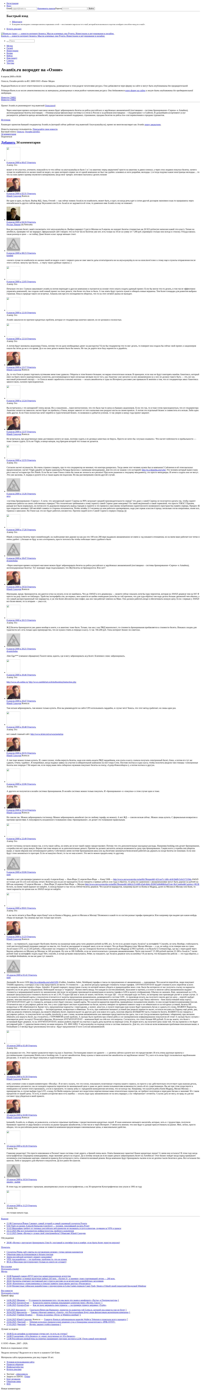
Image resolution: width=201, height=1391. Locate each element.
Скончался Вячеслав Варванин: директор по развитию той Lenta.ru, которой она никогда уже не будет (77, 1310)
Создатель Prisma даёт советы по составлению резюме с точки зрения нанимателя (45, 1252)
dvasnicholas (12, 561)
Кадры (10, 53)
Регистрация (12, 3)
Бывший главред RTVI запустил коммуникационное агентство (41, 1276)
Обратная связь (14, 1381)
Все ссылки (6, 1266)
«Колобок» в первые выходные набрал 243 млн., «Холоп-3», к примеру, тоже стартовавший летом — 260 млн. (63, 1278)
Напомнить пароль (46, 8)
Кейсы (10, 55)
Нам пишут (12, 58)
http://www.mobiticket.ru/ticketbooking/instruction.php (52, 682)
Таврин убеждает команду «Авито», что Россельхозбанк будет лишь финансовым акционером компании (80, 1312)
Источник (5, 120)
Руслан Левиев (14, 224)
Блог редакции (13, 1379)
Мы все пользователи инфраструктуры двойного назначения (40, 1231)
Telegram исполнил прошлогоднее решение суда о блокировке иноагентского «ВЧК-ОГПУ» (72, 1322)
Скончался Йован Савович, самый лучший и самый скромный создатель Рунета (47, 1223)
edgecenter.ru (22, 1374)
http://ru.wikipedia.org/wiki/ (154, 470)
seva (8, 496)
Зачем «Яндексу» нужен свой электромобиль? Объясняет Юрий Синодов (46, 1233)
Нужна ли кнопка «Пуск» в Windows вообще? (57, 1315)
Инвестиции (12, 51)
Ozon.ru (20, 131)
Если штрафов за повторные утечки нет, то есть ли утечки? (37, 1334)
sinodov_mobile (13, 1182)
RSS (9, 1384)
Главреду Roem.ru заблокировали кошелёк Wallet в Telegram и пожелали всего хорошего (85, 1319)
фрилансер (21, 1310)
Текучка (10, 63)
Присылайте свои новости (45, 129)
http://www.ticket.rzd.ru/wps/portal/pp (46, 734)
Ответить (31, 162)
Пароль (49, 8)
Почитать (5, 1247)
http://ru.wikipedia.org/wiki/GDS (44, 982)
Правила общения (15, 1364)
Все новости (7, 1290)
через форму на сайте (135, 90)
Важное (4, 1219)
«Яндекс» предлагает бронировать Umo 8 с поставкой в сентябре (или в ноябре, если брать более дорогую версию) (63, 1242)
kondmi (10, 255)
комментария (8, 134)
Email (9, 8)
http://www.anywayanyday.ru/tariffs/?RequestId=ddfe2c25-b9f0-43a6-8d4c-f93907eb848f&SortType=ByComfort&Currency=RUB (142, 884)
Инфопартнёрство (15, 1367)
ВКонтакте (17, 22)
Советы (10, 60)
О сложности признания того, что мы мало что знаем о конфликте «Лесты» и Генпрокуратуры (73, 1300)
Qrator (27, 1376)
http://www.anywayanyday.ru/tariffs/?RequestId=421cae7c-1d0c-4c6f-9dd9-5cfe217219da (152, 879)
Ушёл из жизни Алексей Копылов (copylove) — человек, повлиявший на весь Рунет (48, 1226)
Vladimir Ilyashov (25, 1315)
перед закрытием (153, 124)
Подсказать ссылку (10, 1269)
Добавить (8, 142)
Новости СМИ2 (8, 97)
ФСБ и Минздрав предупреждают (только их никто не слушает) (36, 1262)
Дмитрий (21, 1322)
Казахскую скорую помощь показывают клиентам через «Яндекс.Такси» (67, 1303)
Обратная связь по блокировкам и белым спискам (30, 1254)
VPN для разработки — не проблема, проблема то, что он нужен (37, 1259)
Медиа (10, 46)
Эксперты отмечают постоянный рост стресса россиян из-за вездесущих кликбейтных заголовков (58, 1281)
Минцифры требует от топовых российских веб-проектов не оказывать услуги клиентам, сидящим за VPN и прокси (64, 1228)
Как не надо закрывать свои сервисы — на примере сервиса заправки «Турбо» (69, 1305)
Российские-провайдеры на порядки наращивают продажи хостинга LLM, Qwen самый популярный (56, 1338)
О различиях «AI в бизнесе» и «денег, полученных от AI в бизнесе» (41, 1336)
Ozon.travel (50, 105)
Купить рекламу (14, 29)
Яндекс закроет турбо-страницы (44, 1324)
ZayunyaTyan (23, 1303)
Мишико (21, 1300)
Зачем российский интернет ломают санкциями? (29, 1257)
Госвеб (10, 48)
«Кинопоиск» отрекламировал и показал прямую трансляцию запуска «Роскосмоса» (51, 1283)
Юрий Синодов (14, 196)
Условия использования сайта (20, 1362)
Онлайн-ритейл (32, 131)
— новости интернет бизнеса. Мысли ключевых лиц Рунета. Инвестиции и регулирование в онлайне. (53, 36)
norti (9, 874)
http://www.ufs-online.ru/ (17, 682)
